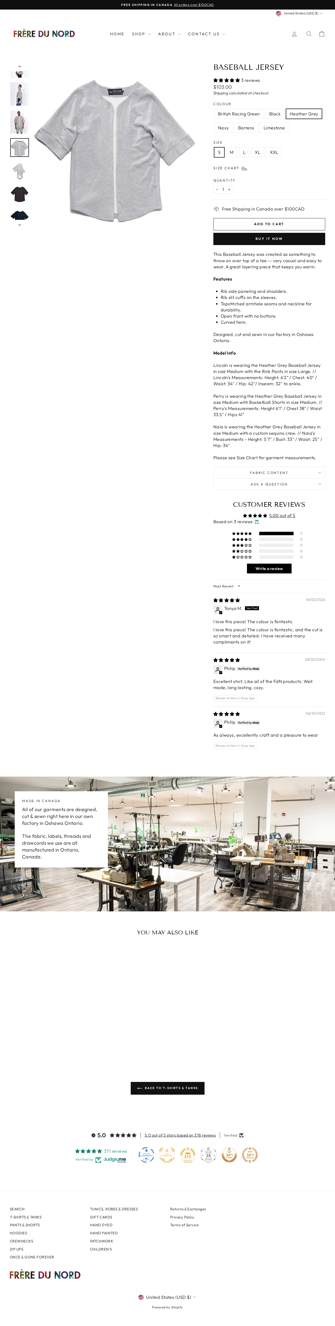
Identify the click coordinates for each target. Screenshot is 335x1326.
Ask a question (269, 484)
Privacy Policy (182, 1217)
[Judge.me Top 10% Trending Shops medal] (250, 1155)
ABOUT (167, 33)
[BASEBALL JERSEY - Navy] (50, 1040)
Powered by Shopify (167, 1307)
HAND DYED (101, 1225)
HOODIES (18, 1233)
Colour (222, 104)
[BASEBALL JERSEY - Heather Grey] (44, 1040)
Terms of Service (184, 1225)
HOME (117, 33)
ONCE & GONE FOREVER (32, 1257)
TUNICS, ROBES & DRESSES (114, 1209)
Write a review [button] (269, 568)
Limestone (274, 128)
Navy (223, 128)
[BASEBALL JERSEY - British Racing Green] (30, 1040)
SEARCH (17, 1209)
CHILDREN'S (101, 1249)
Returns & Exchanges (188, 1209)
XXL (274, 152)
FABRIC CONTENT (269, 473)
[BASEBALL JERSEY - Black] (37, 1040)
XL (257, 152)
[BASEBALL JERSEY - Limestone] (64, 1040)
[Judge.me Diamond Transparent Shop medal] (146, 1155)
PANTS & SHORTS (25, 1225)
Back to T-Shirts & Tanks (171, 1088)
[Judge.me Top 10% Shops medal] (229, 1155)
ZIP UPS (16, 1249)
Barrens (246, 128)
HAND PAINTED (104, 1233)
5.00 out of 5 (282, 515)
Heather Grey (304, 114)
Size (218, 142)
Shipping (220, 93)
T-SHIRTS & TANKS (25, 1217)
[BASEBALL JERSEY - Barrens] (57, 1040)
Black (275, 114)
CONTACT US (204, 33)
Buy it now (269, 238)
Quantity (224, 180)
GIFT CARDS (101, 1217)
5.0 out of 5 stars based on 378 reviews (180, 1135)
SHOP (139, 33)
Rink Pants (272, 371)
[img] (226, 600)
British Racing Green (239, 114)
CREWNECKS (21, 1241)
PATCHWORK (101, 1241)
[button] (227, 80)
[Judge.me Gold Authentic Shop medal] (167, 1155)
